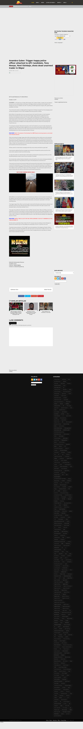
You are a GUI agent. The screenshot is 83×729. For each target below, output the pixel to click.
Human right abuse (57, 525)
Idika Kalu (65, 527)
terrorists (68, 691)
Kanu (62, 559)
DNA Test (63, 472)
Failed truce (56, 496)
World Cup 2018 (57, 711)
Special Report (57, 687)
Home (32, 2)
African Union (56, 393)
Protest (55, 648)
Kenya (63, 561)
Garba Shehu (56, 513)
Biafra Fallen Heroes (58, 428)
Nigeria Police (64, 590)
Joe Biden (63, 555)
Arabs (71, 407)
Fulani (55, 509)
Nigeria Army (65, 584)
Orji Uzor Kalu (65, 632)
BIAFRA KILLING (66, 430)
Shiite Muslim (56, 673)
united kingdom (66, 701)
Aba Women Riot (57, 381)
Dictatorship (56, 472)
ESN (69, 488)
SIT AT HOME (64, 673)
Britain (55, 442)
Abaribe (64, 381)
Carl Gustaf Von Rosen (58, 448)
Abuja (64, 385)
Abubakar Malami (57, 385)
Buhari (55, 446)
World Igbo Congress (67, 711)
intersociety (56, 543)
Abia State (63, 383)
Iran (62, 547)
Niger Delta (65, 580)
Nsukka (63, 618)
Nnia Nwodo (56, 614)
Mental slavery (64, 569)
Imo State (65, 533)
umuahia (55, 701)
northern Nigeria (65, 616)
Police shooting (66, 638)
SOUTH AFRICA (57, 679)
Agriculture (64, 393)
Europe (59, 490)
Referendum (56, 654)
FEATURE (63, 498)
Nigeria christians (57, 586)
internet (69, 541)
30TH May (64, 379)
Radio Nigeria (67, 652)
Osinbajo (60, 634)
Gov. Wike (56, 517)
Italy (67, 551)
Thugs (71, 693)
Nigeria (66, 582)
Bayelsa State (57, 421)
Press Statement (57, 644)
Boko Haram (65, 438)
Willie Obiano (64, 709)
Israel (63, 551)
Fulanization (64, 511)
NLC (70, 610)
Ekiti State (67, 482)
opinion (67, 630)
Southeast (63, 683)
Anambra (67, 403)
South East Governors (58, 681)
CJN (55, 454)
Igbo (64, 529)
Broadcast (68, 444)
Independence (57, 537)
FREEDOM (65, 505)
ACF (63, 387)
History (68, 521)
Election (55, 484)
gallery (70, 511)
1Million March (57, 379)
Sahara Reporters (57, 665)
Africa (70, 389)
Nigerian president (66, 606)
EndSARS (70, 486)
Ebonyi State (56, 480)
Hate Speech (60, 519)
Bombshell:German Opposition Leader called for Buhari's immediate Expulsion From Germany (62, 203)
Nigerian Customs (65, 598)
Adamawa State (57, 389)
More (42, 2)
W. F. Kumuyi (65, 707)
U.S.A (68, 697)
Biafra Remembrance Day (59, 432)
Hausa (67, 519)
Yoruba (62, 713)
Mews (71, 569)
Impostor (56, 535)
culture (55, 464)
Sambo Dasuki (66, 665)
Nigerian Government (58, 600)
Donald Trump (57, 474)
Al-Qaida (65, 397)
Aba (69, 379)
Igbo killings (56, 531)
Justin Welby (56, 559)
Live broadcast (57, 567)
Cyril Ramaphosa (68, 464)
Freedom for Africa (58, 507)
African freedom (57, 391)
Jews (66, 553)
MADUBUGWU (64, 567)
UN (60, 701)
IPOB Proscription (57, 545)
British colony (61, 442)
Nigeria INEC (56, 590)
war (70, 707)
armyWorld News (62, 409)
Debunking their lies (58, 470)
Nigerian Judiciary (57, 604)
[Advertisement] (41, 19)
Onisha (55, 628)
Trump (55, 697)
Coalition (68, 454)
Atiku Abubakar (57, 415)
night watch (64, 610)
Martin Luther (56, 569)
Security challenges (67, 669)
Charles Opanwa (17, 265)
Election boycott (63, 484)
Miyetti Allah (62, 573)
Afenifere (65, 389)
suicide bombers (57, 689)
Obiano (61, 620)
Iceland (59, 527)
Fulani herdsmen (62, 509)
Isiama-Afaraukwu (57, 549)
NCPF (60, 578)
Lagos (66, 563)
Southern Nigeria (68, 685)
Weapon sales (57, 709)
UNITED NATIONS (57, 703)
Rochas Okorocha (57, 661)
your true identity (57, 715)
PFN (55, 636)
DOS (63, 474)
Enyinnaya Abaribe (62, 488)
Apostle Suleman (64, 407)
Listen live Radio (50, 2)
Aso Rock (62, 413)
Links (64, 2)
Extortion (56, 492)
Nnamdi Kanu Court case (66, 612)
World (71, 709)
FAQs (59, 720)
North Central (56, 616)
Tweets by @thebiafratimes (60, 102)
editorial (69, 480)
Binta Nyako (61, 436)
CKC (58, 454)
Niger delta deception (58, 582)
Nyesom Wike (69, 618)
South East (64, 679)
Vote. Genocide (57, 707)
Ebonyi (69, 478)
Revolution (56, 659)
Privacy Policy (63, 720)
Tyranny (60, 697)
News (37, 2)
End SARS (64, 486)
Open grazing (67, 628)
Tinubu (55, 695)
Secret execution (57, 669)
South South (67, 681)
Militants (56, 573)
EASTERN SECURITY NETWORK (60, 478)
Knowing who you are (58, 563)
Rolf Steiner (65, 661)
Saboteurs (63, 663)
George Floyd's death (58, 515)
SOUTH (64, 677)
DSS (67, 474)
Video (61, 705)
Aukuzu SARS (68, 415)
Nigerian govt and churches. (59, 602)
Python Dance (66, 648)
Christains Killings (63, 450)
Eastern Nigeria (57, 476)
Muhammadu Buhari (67, 575)
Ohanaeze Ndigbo (57, 624)
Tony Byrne (61, 695)
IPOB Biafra (68, 543)
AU (63, 415)
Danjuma (56, 466)
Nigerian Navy (66, 604)
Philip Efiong (60, 636)
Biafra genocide (67, 428)
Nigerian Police (57, 606)
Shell (69, 671)
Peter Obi (70, 634)
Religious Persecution (58, 657)
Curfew (60, 464)
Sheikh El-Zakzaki (62, 671)
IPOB (62, 543)
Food (55, 505)
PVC (60, 648)
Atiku (68, 413)
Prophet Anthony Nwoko (67, 646)
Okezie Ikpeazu (66, 626)
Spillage (63, 687)
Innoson (68, 537)
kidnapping (69, 561)
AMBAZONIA (68, 401)
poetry (66, 636)
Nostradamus (56, 618)
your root (68, 713)
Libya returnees (66, 565)
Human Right (66, 523)
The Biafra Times (19, 720)
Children (55, 450)
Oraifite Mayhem (57, 632)
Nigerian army (57, 596)
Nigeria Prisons (66, 592)
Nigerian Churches (65, 596)
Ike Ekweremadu (57, 533)
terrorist (62, 691)
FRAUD (60, 505)
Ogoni (61, 622)
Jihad (70, 553)
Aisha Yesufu (63, 395)
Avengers (56, 417)
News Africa (69, 578)
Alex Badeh (66, 399)
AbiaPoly (69, 383)
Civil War (69, 452)
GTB (55, 519)
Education (56, 482)
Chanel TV (67, 448)
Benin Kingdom (69, 421)
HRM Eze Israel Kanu (58, 523)
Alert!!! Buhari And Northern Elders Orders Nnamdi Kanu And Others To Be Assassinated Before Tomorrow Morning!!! (62, 219)
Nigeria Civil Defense (67, 586)
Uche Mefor (56, 699)
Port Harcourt (56, 642)
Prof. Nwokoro (57, 646)
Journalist (56, 557)
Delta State (67, 470)
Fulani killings (57, 511)
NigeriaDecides (57, 594)
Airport (69, 393)
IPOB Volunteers (66, 545)
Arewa (55, 409)
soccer (68, 675)
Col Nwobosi (67, 456)
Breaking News (64, 440)
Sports (59, 2)
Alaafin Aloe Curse (57, 399)
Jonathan (69, 555)
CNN (63, 454)
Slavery (62, 675)
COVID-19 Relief (64, 460)
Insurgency (62, 539)
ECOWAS (63, 480)
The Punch (56, 693)
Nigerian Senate (65, 608)
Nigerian (64, 594)
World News (56, 713)
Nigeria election (57, 588)
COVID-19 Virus (57, 462)
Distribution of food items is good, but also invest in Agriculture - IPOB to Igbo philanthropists (33, 6)
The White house (64, 693)
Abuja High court (57, 387)
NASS (55, 578)
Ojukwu (59, 626)
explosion (65, 490)
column (55, 458)
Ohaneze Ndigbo (67, 624)
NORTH (69, 614)
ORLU (55, 634)
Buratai (60, 446)
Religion (63, 654)
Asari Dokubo (64, 411)
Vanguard (56, 705)
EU (54, 490)
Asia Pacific (56, 413)
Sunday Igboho (66, 689)
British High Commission (59, 444)
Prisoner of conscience (67, 644)
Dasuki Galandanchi (64, 466)
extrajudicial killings (58, 494)
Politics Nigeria (62, 640)
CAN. (65, 446)
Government (62, 517)
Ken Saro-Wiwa (57, 561)
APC (63, 405)
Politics (55, 640)
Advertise (55, 720)
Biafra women (66, 434)
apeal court (56, 407)
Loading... (56, 99)
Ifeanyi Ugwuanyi (57, 529)
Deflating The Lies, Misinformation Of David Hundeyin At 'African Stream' (31, 313)
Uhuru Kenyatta (64, 699)
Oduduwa (56, 622)
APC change (69, 405)
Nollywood (63, 614)
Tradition (68, 695)
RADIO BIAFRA (65, 650)
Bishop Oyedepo (57, 438)
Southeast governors (58, 685)
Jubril (61, 557)
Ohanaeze (67, 622)
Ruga (71, 661)
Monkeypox (70, 573)
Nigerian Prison (57, 608)
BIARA (55, 436)
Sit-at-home (56, 675)
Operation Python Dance (59, 630)
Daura (71, 466)
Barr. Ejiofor (64, 419)
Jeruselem (61, 553)
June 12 (66, 557)
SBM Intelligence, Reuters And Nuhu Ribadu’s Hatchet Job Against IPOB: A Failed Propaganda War (16, 313)
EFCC (61, 482)
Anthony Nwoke (57, 405)
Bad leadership (63, 417)
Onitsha (60, 628)
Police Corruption (57, 638)
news (64, 578)
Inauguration (62, 535)
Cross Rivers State (65, 462)
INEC (63, 537)
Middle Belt (56, 571)
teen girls (56, 691)
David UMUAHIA (64, 468)
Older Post (47, 289)
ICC (55, 527)
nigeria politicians (57, 592)
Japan (55, 553)
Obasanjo (56, 620)
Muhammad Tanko (57, 575)
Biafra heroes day (57, 430)
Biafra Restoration (57, 434)
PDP (65, 634)
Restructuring (67, 657)
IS (65, 547)
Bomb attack (56, 440)
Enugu (55, 488)
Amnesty (61, 403)
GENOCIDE (63, 513)
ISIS (64, 549)
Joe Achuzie (56, 555)
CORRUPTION (69, 458)
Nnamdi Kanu (56, 612)
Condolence (61, 458)
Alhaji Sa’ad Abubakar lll (58, 401)
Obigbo (66, 620)
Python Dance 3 (57, 650)
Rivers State (63, 659)
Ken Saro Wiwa (68, 559)
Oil (54, 626)
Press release (64, 642)
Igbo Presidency (65, 531)
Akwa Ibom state (57, 397)
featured (69, 498)
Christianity (56, 452)
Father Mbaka (56, 498)
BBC (63, 421)
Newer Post (15, 289)
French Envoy (66, 507)
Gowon (69, 517)
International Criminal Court (59, 541)
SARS (55, 667)
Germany (66, 515)
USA (69, 703)
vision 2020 (67, 705)
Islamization (56, 551)
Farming (70, 496)
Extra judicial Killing (64, 492)
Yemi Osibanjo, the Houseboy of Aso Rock (46, 312)
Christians (63, 452)
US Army (64, 703)
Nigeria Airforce (57, 584)
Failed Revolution (68, 494)
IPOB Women (56, 547)
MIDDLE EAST (63, 571)
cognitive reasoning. (58, 456)
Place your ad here (58, 98)
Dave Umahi (56, 468)
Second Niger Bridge (62, 667)
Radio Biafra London (58, 652)
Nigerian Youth (57, 610)
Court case (56, 460)
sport (69, 687)
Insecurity (56, 539)
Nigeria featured (66, 588)
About (50, 720)
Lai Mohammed (57, 565)
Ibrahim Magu (66, 525)
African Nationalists (67, 391)
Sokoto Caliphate (57, 677)
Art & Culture (56, 411)
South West (56, 683)
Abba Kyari (56, 383)
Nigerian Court (57, 598)
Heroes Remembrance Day (59, 521)
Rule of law (56, 663)
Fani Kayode (63, 496)
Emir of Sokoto (57, 486)
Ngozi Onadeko (57, 580)
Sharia (55, 671)
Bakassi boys (56, 419)
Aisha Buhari (56, 395)
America (55, 403)
